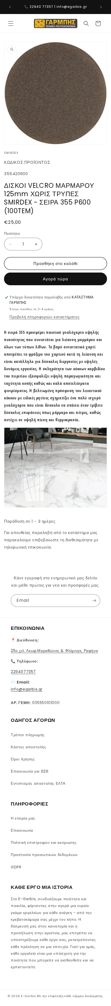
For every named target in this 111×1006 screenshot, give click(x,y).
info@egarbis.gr (27, 689)
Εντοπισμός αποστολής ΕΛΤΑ (38, 783)
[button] (11, 23)
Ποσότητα (12, 233)
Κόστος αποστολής (28, 747)
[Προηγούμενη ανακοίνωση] (10, 7)
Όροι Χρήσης (23, 759)
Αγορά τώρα (55, 279)
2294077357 (23, 671)
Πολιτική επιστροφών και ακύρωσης (44, 842)
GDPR (16, 867)
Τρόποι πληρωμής (28, 734)
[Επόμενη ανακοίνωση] (101, 7)
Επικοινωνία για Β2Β (29, 771)
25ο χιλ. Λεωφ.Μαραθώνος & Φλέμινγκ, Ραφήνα (54, 650)
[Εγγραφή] (94, 600)
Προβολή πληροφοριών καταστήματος (44, 317)
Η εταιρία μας (23, 818)
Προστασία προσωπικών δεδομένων (44, 854)
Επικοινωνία (22, 830)
